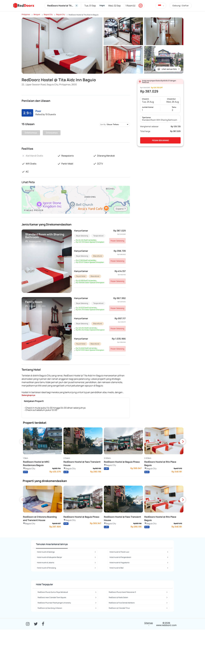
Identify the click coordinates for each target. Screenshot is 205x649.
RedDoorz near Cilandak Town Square (52, 597)
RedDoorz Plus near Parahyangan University (54, 603)
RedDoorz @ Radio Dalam (118, 597)
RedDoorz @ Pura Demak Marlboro (122, 603)
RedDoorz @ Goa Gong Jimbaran (50, 608)
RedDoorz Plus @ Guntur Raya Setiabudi (53, 592)
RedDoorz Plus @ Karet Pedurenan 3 (122, 592)
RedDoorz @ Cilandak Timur (119, 608)
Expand (119, 208)
